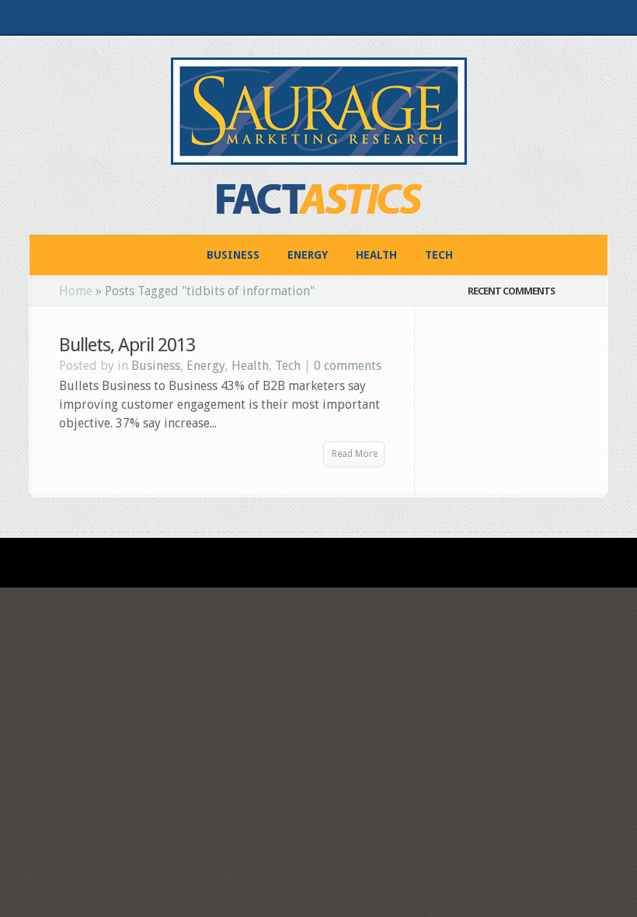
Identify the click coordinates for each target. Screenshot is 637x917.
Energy (307, 255)
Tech (439, 255)
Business (233, 255)
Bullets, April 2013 (127, 345)
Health (376, 255)
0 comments (347, 365)
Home (75, 291)
